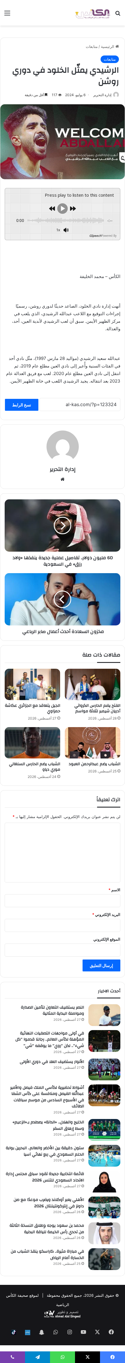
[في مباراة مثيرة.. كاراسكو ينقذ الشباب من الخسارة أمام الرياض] (104, 1259)
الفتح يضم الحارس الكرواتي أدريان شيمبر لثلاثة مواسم (97, 708)
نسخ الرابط (21, 404)
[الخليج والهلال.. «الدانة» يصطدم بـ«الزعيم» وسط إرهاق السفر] (104, 1130)
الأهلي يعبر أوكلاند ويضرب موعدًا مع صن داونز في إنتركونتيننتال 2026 (49, 1203)
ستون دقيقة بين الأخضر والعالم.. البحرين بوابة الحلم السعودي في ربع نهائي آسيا (45, 1151)
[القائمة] (7, 14)
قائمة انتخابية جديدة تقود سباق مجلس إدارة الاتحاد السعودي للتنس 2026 (45, 1177)
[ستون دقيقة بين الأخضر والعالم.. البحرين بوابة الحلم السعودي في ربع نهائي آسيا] (104, 1156)
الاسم (114, 889)
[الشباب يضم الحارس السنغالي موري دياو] (32, 742)
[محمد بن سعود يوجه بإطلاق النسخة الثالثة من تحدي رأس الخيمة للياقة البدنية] (104, 1233)
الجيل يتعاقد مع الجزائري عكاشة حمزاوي (32, 708)
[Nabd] (28, 1332)
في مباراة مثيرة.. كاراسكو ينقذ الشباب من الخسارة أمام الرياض (47, 1255)
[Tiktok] (14, 1332)
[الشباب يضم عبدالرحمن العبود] (92, 742)
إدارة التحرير (102, 95)
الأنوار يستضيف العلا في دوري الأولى (52, 1062)
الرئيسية (108, 46)
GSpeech (95, 235)
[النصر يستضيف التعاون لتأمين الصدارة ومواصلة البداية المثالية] (104, 1015)
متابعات (92, 46)
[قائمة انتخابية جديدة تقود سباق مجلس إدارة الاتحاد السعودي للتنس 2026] (104, 1181)
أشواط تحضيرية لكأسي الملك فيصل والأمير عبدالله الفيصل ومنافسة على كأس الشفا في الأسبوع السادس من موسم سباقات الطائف (47, 1097)
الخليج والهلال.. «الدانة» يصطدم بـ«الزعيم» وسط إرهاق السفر (48, 1125)
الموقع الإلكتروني (106, 939)
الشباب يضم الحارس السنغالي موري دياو (34, 766)
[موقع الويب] (62, 479)
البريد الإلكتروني (106, 914)
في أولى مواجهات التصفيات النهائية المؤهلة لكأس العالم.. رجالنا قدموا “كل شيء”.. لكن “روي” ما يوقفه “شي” (49, 1040)
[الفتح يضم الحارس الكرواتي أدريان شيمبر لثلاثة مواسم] (92, 684)
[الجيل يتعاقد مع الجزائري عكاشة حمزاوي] (32, 684)
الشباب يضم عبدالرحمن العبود (94, 764)
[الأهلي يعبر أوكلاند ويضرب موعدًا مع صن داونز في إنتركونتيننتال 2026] (104, 1207)
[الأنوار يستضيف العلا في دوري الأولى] (104, 1069)
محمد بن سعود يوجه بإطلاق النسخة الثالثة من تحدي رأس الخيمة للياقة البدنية (47, 1229)
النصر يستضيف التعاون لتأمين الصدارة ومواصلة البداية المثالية (52, 1011)
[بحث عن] (118, 14)
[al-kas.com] (92, 12)
